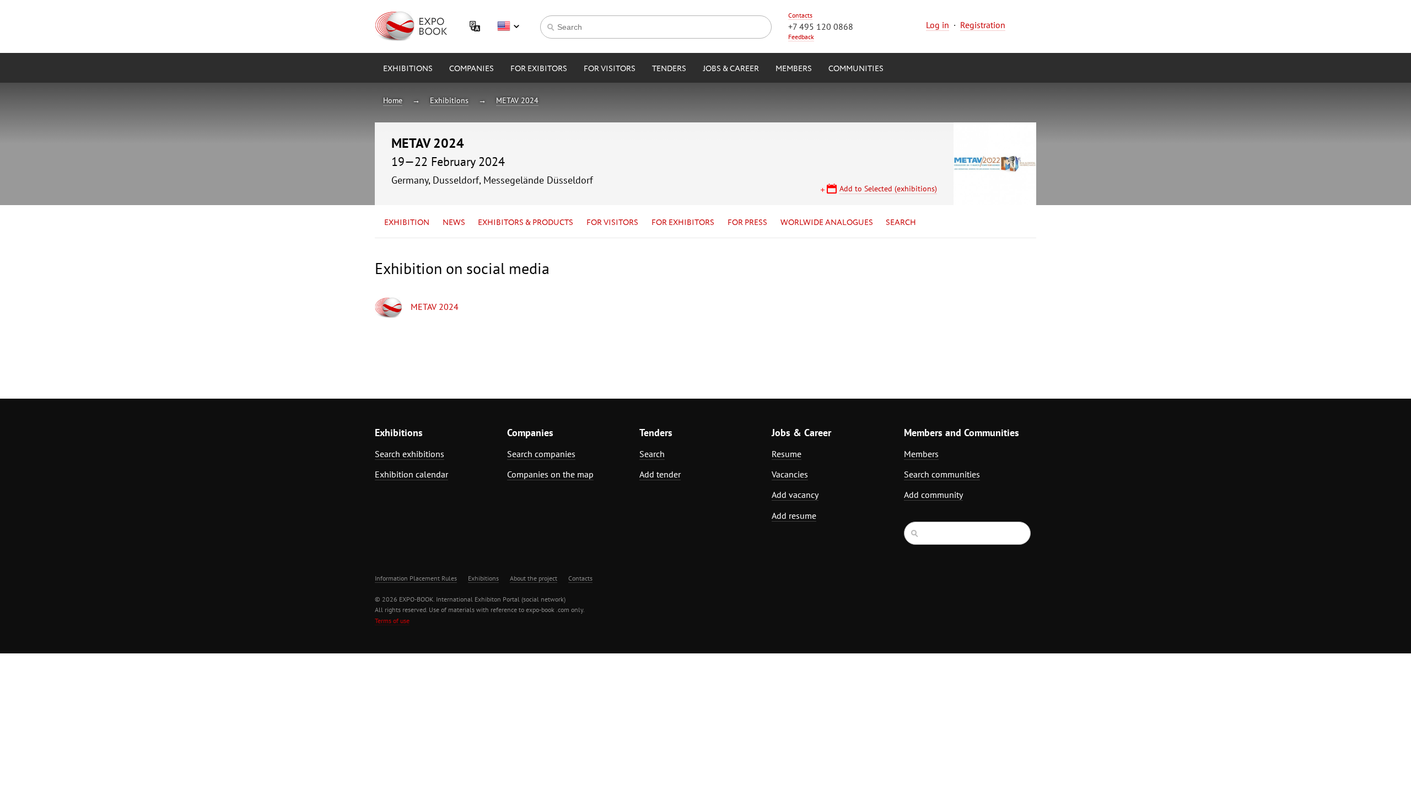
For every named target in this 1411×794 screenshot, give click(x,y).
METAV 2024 (517, 100)
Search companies (541, 453)
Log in (937, 24)
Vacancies (790, 474)
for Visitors (610, 68)
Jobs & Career (731, 68)
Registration (982, 24)
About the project (533, 578)
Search (901, 222)
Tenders (669, 68)
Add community (933, 494)
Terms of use (392, 620)
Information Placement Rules (416, 578)
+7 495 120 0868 (820, 26)
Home (392, 100)
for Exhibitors (682, 222)
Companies (471, 68)
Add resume (794, 515)
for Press (747, 222)
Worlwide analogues (826, 222)
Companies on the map (550, 474)
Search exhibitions (409, 453)
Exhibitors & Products (525, 222)
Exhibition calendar (411, 474)
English (508, 26)
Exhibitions (408, 68)
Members (793, 68)
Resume (786, 453)
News (454, 222)
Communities (856, 68)
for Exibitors (538, 68)
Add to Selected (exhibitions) (888, 189)
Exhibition (406, 222)
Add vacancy (795, 494)
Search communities (942, 474)
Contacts (800, 15)
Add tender (660, 474)
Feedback (801, 37)
